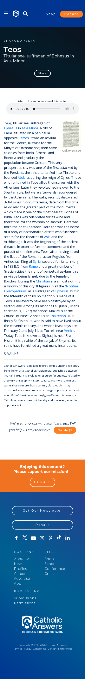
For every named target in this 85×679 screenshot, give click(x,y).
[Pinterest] (50, 538)
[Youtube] (33, 538)
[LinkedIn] (67, 538)
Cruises (51, 574)
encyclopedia (19, 40)
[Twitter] (24, 538)
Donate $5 (65, 430)
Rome (33, 266)
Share (42, 73)
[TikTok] (59, 538)
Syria (37, 261)
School (51, 564)
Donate (71, 14)
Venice (69, 330)
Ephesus (10, 128)
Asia (47, 236)
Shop (51, 14)
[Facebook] (16, 538)
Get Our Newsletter (42, 510)
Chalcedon (58, 316)
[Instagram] (42, 538)
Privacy (26, 648)
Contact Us (39, 648)
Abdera (23, 177)
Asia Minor (30, 128)
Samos (24, 138)
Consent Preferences (60, 648)
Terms (17, 648)
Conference (55, 569)
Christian (43, 281)
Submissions (25, 598)
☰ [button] (6, 13)
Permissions (24, 603)
